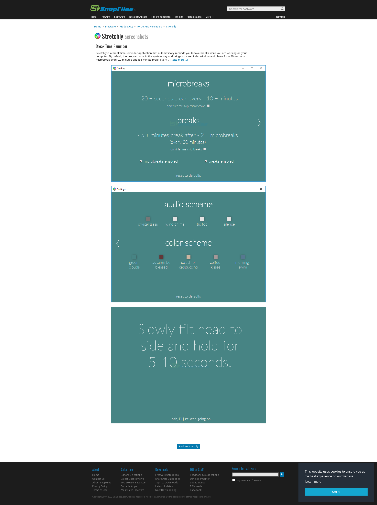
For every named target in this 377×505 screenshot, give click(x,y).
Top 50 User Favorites (133, 482)
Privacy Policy (99, 486)
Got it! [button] (336, 491)
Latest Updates (164, 486)
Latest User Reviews (132, 478)
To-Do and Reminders (149, 26)
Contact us (98, 478)
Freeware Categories (167, 474)
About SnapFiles (101, 482)
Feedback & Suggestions (204, 474)
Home (97, 26)
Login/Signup (198, 482)
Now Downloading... (166, 490)
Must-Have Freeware (132, 490)
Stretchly (171, 26)
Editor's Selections (131, 474)
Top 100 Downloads (166, 482)
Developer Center (200, 478)
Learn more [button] (313, 481)
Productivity (126, 26)
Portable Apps (129, 486)
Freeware (110, 26)
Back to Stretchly (188, 446)
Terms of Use (99, 490)
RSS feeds (196, 486)
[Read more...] (179, 59)
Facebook (196, 490)
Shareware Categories (167, 478)
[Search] (280, 9)
